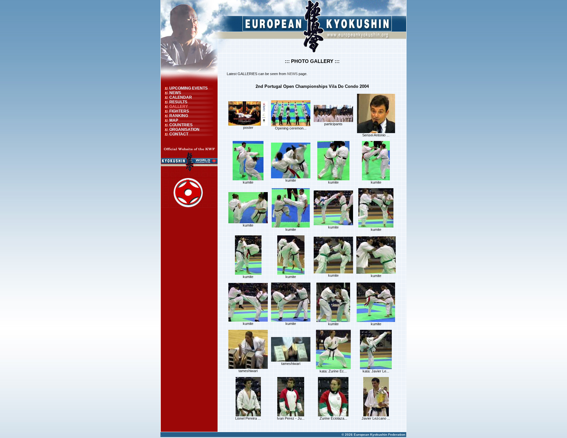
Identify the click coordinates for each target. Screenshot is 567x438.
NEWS (175, 92)
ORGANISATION (184, 129)
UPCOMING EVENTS (188, 88)
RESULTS (178, 102)
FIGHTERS (179, 111)
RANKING (178, 115)
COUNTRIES (181, 125)
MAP (173, 120)
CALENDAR (180, 97)
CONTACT (178, 134)
